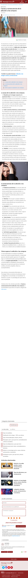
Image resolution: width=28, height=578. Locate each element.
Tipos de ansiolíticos (7, 433)
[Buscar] (26, 2)
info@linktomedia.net (16, 536)
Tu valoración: (13, 520)
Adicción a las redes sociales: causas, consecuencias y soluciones (19, 466)
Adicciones (21, 4)
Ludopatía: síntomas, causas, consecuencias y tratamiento (20, 491)
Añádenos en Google (22, 40)
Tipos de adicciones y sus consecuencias (20, 473)
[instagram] (6, 567)
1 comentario (3, 12)
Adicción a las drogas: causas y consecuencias (12, 75)
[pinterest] (11, 567)
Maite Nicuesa (6, 15)
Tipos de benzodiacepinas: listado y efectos (12, 438)
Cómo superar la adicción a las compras (14, 88)
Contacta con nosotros (6, 575)
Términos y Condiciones (15, 575)
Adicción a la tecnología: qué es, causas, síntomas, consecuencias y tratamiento (14, 451)
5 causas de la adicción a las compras (14, 82)
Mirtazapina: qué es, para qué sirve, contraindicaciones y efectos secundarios (15, 441)
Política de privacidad (6, 576)
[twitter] (3, 567)
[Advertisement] (14, 355)
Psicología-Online (4, 4)
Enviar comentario (20, 526)
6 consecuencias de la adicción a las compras (12, 85)
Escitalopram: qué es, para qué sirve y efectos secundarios (13, 455)
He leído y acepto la (8, 526)
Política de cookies (14, 576)
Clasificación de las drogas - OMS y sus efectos (13, 435)
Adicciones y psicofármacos (13, 4)
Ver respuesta (4, 552)
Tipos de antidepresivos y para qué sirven (12, 444)
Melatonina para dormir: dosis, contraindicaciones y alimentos (14, 447)
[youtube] (9, 567)
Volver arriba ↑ (14, 559)
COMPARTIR (22, 2)
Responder (10, 552)
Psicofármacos (13, 425)
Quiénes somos (20, 572)
